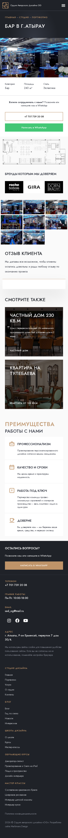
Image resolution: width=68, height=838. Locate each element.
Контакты (9, 694)
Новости (9, 718)
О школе (9, 737)
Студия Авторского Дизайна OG (25, 5)
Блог (7, 708)
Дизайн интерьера (14, 776)
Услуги (8, 684)
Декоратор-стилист (14, 761)
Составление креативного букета (21, 789)
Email (8, 607)
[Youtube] (25, 620)
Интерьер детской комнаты (18, 799)
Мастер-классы (12, 747)
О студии (9, 689)
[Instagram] (9, 620)
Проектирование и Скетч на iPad (21, 766)
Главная (9, 674)
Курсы (8, 742)
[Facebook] (17, 620)
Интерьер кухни (12, 804)
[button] (63, 5)
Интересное (11, 723)
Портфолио (10, 679)
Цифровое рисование (15, 794)
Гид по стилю (11, 713)
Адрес (9, 631)
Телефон (10, 581)
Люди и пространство (16, 771)
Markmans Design (19, 826)
